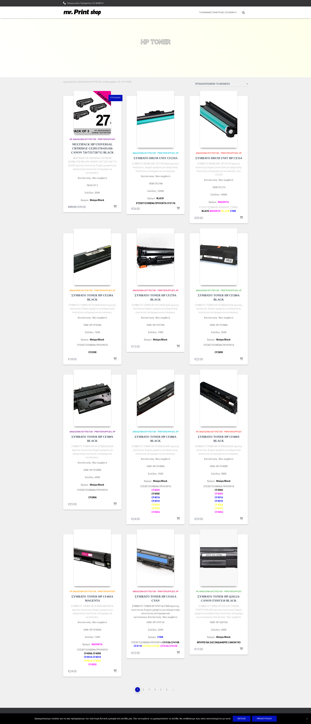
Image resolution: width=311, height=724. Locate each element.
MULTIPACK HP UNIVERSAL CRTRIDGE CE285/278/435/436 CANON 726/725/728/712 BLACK (92, 148)
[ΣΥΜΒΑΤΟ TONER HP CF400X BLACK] (218, 398)
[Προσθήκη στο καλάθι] (115, 206)
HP (118, 82)
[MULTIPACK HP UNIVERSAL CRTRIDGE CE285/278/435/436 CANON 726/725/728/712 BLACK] (92, 112)
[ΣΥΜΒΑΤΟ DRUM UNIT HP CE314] (218, 119)
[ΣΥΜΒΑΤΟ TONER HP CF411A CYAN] (155, 557)
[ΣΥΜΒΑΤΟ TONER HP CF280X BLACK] (92, 398)
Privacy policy (264, 719)
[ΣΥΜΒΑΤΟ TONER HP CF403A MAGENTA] (92, 557)
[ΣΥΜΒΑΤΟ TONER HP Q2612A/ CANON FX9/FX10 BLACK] (218, 557)
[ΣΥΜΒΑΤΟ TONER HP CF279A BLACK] (155, 256)
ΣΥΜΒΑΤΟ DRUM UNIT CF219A (156, 158)
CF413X (173, 646)
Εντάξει (242, 719)
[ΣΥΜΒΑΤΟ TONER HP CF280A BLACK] (218, 256)
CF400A (88, 653)
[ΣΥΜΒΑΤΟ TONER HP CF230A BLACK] (92, 256)
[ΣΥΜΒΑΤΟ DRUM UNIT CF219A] (155, 119)
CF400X (97, 653)
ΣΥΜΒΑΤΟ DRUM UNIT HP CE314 (218, 158)
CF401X (155, 501)
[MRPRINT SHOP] (82, 12)
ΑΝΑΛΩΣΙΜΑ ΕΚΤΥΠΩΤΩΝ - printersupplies (97, 82)
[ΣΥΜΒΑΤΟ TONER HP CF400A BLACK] (155, 398)
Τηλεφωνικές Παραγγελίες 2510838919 (85, 3)
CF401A (88, 657)
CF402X (155, 508)
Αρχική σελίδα (69, 82)
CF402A (88, 660)
